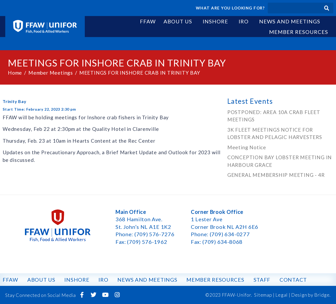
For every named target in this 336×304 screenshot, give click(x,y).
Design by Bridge (310, 295)
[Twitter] (94, 295)
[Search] (326, 8)
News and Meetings (289, 21)
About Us (178, 21)
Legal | (282, 295)
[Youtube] (105, 295)
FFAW (148, 21)
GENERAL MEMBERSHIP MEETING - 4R (276, 175)
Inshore (215, 21)
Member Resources (298, 32)
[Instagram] (117, 295)
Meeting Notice (246, 147)
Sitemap (263, 295)
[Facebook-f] (82, 295)
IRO (244, 21)
